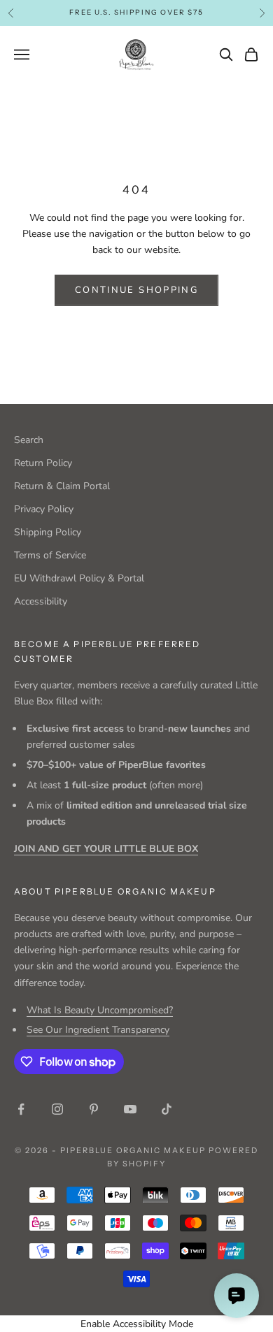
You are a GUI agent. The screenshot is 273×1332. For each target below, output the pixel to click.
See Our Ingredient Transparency (98, 1029)
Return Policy (43, 463)
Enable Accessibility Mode (136, 1324)
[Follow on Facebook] (21, 1109)
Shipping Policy (47, 532)
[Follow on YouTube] (130, 1109)
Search (28, 440)
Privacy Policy (44, 509)
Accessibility (40, 601)
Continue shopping (136, 290)
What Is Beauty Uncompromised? (100, 1010)
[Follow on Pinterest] (94, 1109)
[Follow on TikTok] (167, 1109)
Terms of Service (50, 555)
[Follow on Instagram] (57, 1109)
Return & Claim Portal (62, 486)
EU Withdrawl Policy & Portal (79, 578)
